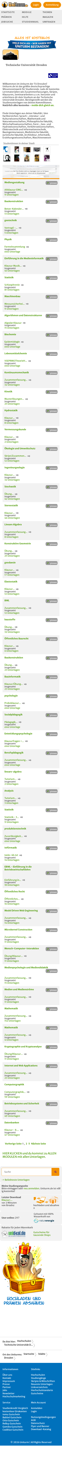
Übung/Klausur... (13, 956)
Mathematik (11, 1008)
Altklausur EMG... (14, 189)
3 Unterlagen (11, 803)
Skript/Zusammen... (15, 455)
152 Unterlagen (12, 1020)
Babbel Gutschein (12, 1417)
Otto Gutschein (11, 1420)
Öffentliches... (12, 898)
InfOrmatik (10, 847)
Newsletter (8, 1393)
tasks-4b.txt (11, 855)
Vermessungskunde (15, 429)
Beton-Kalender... (14, 208)
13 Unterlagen (11, 213)
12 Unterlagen (11, 460)
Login (36, 4)
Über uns (7, 1374)
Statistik (9, 277)
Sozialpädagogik (13, 714)
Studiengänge (38, 1378)
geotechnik (10, 220)
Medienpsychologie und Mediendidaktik (26, 967)
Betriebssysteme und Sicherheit (21, 1103)
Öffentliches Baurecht (16, 638)
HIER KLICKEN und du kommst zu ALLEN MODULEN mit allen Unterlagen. (29, 1155)
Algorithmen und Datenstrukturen (23, 315)
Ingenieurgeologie (14, 467)
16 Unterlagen (11, 903)
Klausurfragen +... (14, 741)
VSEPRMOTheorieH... (16, 360)
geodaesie (10, 562)
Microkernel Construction (18, 929)
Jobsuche (7, 21)
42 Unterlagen (12, 498)
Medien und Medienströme (19, 989)
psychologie (11, 695)
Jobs (5, 1390)
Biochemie (10, 334)
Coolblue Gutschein (13, 1429)
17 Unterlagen (11, 574)
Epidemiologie (12, 341)
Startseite (8, 12)
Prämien (6, 17)
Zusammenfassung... (16, 379)
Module (27, 12)
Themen (47, 12)
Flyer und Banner (40, 1426)
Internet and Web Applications (21, 1065)
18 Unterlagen (11, 885)
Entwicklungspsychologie (18, 733)
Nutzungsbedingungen (43, 1417)
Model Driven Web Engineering (21, 910)
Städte (41, 1353)
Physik (8, 239)
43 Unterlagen (12, 270)
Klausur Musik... (13, 265)
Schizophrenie (12, 284)
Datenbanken (11, 1122)
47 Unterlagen (12, 1134)
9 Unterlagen (11, 194)
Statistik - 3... (11, 817)
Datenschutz (38, 1423)
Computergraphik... (15, 1092)
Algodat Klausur (13, 322)
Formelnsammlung (14, 246)
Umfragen (49, 21)
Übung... (9, 493)
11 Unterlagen (11, 941)
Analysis (9, 790)
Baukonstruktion (13, 201)
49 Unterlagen (12, 1116)
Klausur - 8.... (11, 1129)
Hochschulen (24, 1341)
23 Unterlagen (12, 669)
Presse (6, 1384)
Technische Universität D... (18, 1344)
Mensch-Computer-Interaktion (21, 948)
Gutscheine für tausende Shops (42, 1233)
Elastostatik (10, 581)
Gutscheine (37, 1393)
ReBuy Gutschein (12, 1423)
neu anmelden (31, 1188)
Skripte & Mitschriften (43, 1381)
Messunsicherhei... (14, 303)
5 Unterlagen (11, 232)
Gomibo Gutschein (12, 1426)
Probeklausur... (12, 703)
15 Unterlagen (11, 327)
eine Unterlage (12, 251)
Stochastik (10, 486)
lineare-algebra (12, 771)
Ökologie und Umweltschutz (19, 448)
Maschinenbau (12, 296)
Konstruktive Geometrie (17, 543)
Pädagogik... (11, 722)
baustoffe (9, 619)
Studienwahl (30, 21)
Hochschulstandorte (42, 1390)
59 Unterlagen (12, 1097)
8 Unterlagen (11, 422)
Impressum (9, 1381)
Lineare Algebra (13, 524)
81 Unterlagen (11, 289)
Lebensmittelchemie (15, 353)
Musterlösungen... (14, 398)
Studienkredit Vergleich (15, 1408)
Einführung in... (13, 880)
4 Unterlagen (11, 1039)
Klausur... (9, 417)
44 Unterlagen (12, 517)
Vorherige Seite (13, 1143)
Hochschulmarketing (14, 1396)
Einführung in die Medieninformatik (24, 258)
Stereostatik (11, 505)
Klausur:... (7, 1200)
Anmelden (36, 1408)
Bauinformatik (12, 676)
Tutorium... (10, 779)
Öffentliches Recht (14, 891)
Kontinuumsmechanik (16, 372)
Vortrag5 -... (11, 227)
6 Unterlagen (11, 650)
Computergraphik (14, 1084)
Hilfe (25, 17)
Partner (7, 1387)
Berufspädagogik (13, 752)
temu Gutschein (11, 1414)
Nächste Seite (38, 1143)
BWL (6, 600)
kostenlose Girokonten (15, 1411)
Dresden (8, 1357)
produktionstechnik (15, 828)
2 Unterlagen (11, 441)
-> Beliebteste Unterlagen (16, 1179)
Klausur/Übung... (13, 684)
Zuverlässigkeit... (13, 836)
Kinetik (8, 391)
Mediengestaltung (14, 182)
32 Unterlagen (12, 384)
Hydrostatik (10, 410)
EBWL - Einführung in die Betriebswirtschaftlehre (18, 868)
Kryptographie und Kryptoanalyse (23, 1046)
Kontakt (7, 1378)
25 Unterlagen (12, 403)
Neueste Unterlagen (42, 1384)
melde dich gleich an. (42, 105)
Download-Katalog (41, 1429)
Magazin (48, 17)
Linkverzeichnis (39, 1387)
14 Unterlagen (11, 860)
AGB (33, 1420)
